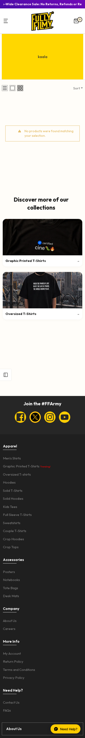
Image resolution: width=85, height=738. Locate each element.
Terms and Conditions (19, 669)
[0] (76, 21)
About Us (10, 621)
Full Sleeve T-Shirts (17, 514)
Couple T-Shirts (14, 531)
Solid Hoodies (13, 498)
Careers (9, 628)
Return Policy (13, 661)
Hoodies (9, 482)
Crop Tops (11, 547)
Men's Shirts (12, 458)
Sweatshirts (11, 523)
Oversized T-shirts (17, 474)
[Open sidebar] (5, 374)
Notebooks (11, 580)
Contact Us (11, 702)
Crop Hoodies (13, 539)
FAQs (7, 710)
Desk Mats (11, 596)
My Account (12, 653)
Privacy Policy (13, 677)
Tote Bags (10, 588)
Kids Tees (10, 507)
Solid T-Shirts (12, 490)
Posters (9, 572)
